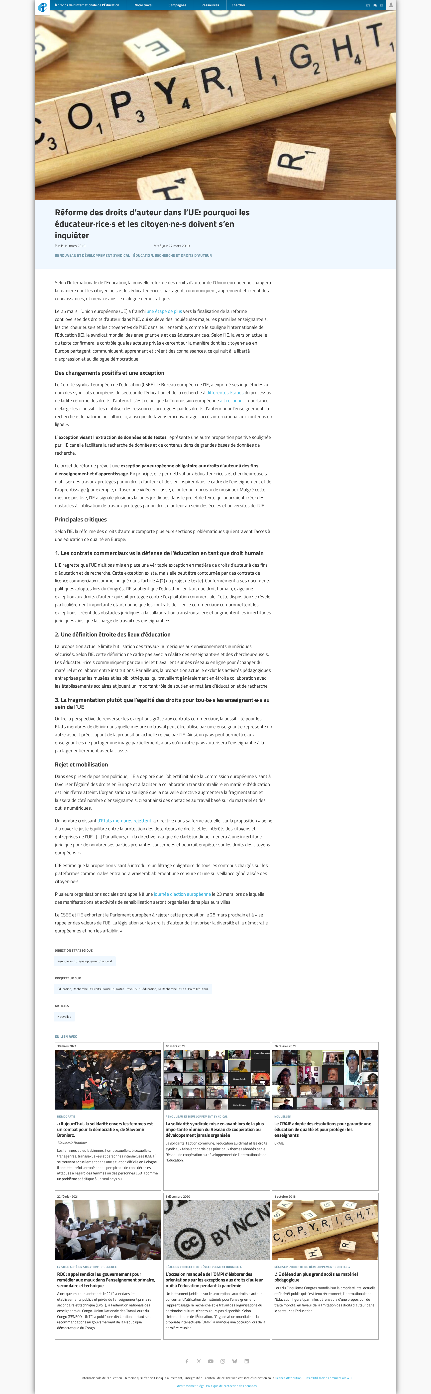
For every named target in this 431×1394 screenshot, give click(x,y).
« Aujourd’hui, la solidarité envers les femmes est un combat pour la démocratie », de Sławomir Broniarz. (108, 1113)
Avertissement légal (191, 1386)
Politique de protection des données (231, 1386)
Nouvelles (64, 1016)
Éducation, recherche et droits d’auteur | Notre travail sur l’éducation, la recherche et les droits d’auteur (132, 989)
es (382, 5)
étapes (237, 392)
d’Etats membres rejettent (124, 820)
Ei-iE (42, 8)
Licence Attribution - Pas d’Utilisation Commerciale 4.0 (313, 1378)
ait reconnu (231, 400)
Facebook (187, 1361)
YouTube (211, 1361)
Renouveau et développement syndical (84, 961)
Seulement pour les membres (391, 5)
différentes (218, 392)
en (368, 5)
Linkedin (247, 1361)
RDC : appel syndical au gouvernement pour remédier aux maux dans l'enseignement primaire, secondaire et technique (108, 1263)
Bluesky (235, 1361)
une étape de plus (164, 311)
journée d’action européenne (182, 893)
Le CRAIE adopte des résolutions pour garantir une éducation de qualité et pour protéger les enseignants (325, 1095)
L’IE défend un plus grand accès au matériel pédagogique (325, 1254)
